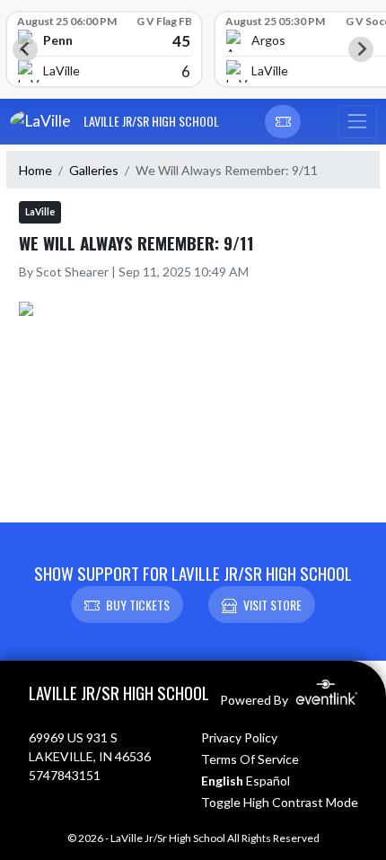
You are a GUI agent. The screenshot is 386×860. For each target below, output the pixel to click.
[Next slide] (360, 49)
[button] (283, 122)
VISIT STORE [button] (272, 604)
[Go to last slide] (25, 49)
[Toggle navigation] (357, 122)
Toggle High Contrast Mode (279, 802)
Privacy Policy (239, 737)
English (222, 780)
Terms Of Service (250, 759)
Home (35, 170)
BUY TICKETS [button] (138, 604)
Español (268, 780)
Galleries (93, 170)
